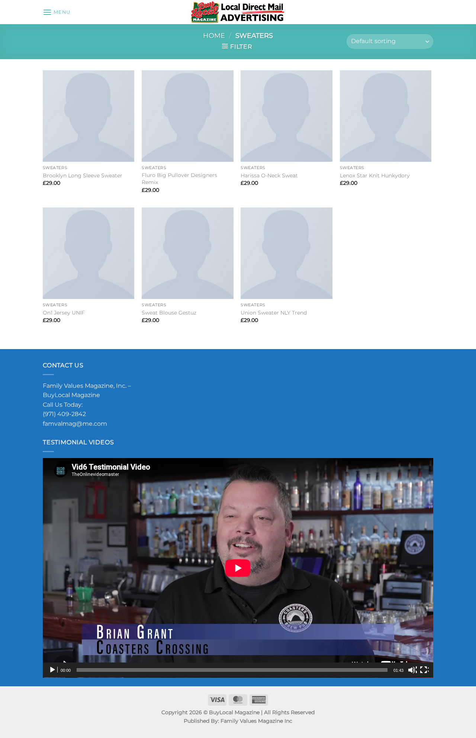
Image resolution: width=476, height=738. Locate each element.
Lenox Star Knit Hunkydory (375, 175)
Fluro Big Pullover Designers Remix (179, 179)
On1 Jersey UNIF (64, 312)
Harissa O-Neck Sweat (269, 175)
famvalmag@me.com (75, 423)
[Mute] (412, 670)
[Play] (53, 670)
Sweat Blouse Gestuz (169, 312)
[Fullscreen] (424, 670)
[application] (238, 568)
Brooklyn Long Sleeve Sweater (82, 175)
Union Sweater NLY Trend (274, 312)
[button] (56, 12)
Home (214, 35)
